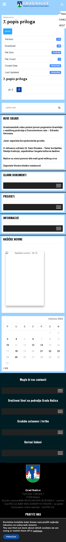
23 (58, 351)
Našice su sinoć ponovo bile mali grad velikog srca (30, 158)
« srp (5, 368)
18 (16, 351)
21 (41, 351)
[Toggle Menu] (58, 185)
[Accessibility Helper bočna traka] (62, 15)
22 (50, 351)
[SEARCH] (59, 107)
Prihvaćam (11, 537)
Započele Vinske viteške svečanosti (22, 165)
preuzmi (7, 31)
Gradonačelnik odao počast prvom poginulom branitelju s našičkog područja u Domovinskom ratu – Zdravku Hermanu (32, 130)
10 (7, 345)
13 (33, 345)
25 (16, 357)
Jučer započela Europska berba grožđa (24, 141)
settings (37, 531)
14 (41, 345)
